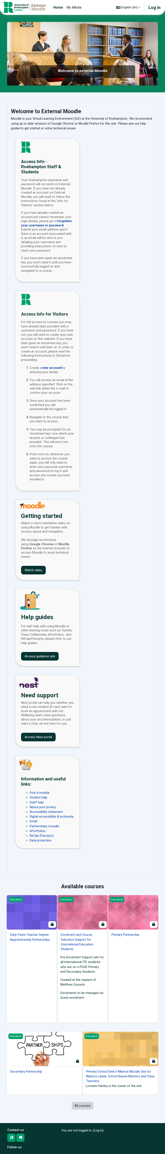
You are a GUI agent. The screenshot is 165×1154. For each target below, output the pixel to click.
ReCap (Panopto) (42, 836)
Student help (38, 797)
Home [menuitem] (58, 7)
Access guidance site (40, 656)
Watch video (33, 570)
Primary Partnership (125, 935)
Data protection (41, 840)
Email (33, 821)
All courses (82, 1106)
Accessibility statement (46, 812)
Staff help (37, 802)
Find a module (39, 793)
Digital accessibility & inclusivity (51, 816)
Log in (154, 7)
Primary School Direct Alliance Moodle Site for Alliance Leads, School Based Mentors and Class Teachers (120, 1076)
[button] (128, 7)
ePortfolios (38, 831)
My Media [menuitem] (73, 7)
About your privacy (43, 807)
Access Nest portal (38, 737)
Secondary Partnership (26, 1071)
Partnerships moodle (44, 826)
